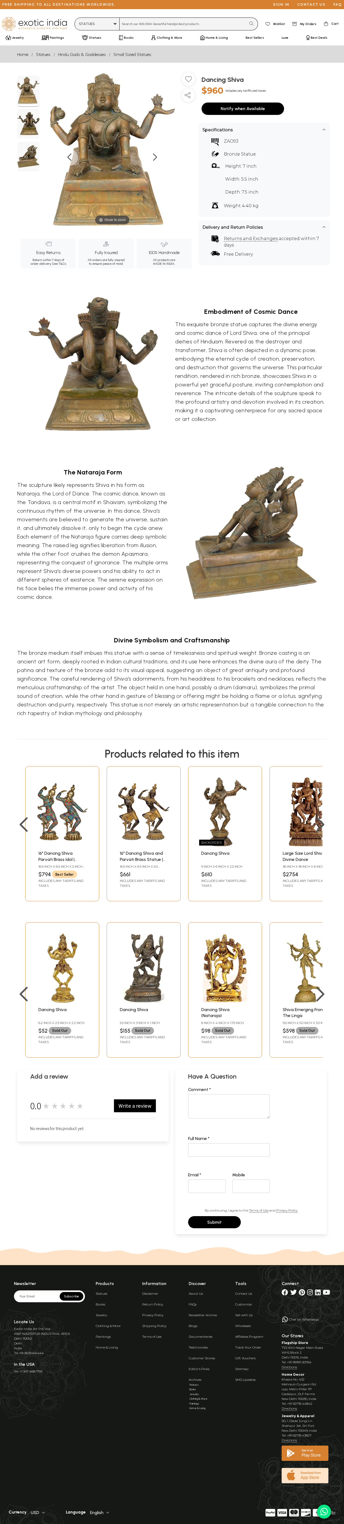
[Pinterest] (302, 1293)
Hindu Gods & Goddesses (82, 54)
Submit (214, 1222)
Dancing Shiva (215, 853)
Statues (43, 54)
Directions (289, 1367)
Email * (194, 1174)
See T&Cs (59, 264)
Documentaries (200, 1337)
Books (100, 1304)
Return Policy (152, 1304)
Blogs (193, 1326)
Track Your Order (248, 1347)
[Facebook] (285, 1293)
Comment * (199, 1089)
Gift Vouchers (245, 1358)
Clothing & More (108, 1326)
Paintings (103, 1337)
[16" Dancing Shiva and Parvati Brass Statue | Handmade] (144, 844)
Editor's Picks (199, 1369)
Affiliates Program (249, 1337)
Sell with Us (244, 1315)
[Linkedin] (318, 1293)
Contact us (311, 4)
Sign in (281, 4)
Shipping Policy (154, 1326)
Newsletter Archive (203, 1315)
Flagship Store (295, 1343)
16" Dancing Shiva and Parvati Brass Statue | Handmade (141, 859)
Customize (243, 1304)
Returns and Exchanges (251, 238)
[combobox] (182, 23)
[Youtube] (326, 1293)
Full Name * (199, 1138)
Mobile (238, 1174)
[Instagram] (310, 1293)
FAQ (337, 4)
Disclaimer (150, 1293)
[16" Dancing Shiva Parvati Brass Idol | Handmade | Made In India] (62, 844)
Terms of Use (258, 1210)
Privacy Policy (287, 1210)
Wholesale (243, 1326)
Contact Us (243, 1293)
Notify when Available (243, 108)
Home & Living (107, 1347)
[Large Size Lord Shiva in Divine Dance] (306, 844)
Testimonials (198, 1347)
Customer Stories (202, 1358)
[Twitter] (293, 1293)
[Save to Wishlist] (188, 81)
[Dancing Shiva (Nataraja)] (225, 1001)
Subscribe (71, 1296)
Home (22, 54)
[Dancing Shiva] (28, 91)
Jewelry (101, 1315)
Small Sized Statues (132, 54)
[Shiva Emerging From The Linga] (306, 1001)
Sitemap (241, 1369)
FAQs (192, 1304)
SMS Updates (245, 1380)
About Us (196, 1293)
